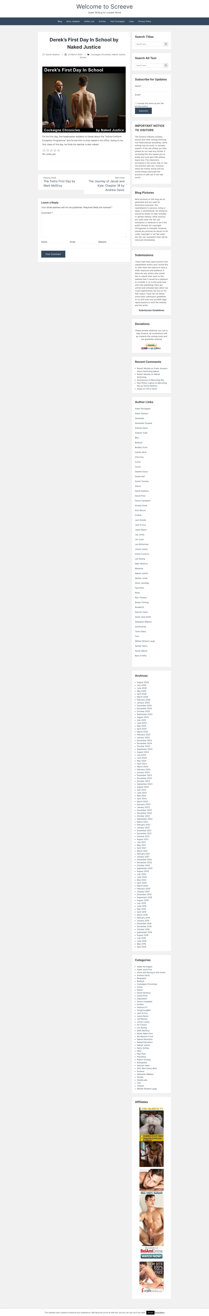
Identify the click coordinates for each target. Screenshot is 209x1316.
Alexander (139, 418)
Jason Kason (141, 529)
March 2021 (142, 851)
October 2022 (143, 816)
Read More (159, 1312)
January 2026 (143, 702)
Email (72, 242)
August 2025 (143, 717)
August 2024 (143, 752)
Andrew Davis (141, 428)
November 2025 (144, 708)
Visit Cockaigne (117, 21)
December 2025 (144, 705)
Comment (47, 213)
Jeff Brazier (142, 1019)
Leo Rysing (140, 559)
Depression (142, 998)
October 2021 (143, 836)
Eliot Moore (140, 510)
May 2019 (141, 909)
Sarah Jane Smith (143, 617)
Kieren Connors (142, 554)
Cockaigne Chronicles (101, 54)
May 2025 (141, 726)
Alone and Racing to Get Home (151, 972)
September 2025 (144, 714)
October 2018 (143, 929)
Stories (83, 57)
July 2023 (141, 790)
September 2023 (144, 784)
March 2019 (142, 915)
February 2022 (143, 824)
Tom (137, 636)
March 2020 (142, 886)
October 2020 (143, 865)
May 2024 (141, 761)
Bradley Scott (141, 447)
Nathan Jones (141, 578)
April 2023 (142, 798)
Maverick (139, 568)
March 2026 (142, 697)
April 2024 (142, 763)
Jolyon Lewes (141, 549)
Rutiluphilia (142, 1062)
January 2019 (143, 920)
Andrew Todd (141, 433)
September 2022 (144, 819)
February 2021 (143, 854)
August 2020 (143, 871)
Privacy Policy (144, 21)
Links (131, 21)
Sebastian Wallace (143, 622)
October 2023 (143, 781)
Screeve (140, 1071)
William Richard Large (145, 641)
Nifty (139, 1051)
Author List (89, 21)
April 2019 (141, 912)
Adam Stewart (141, 413)
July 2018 (141, 938)
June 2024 (142, 758)
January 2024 (143, 772)
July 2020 (141, 874)
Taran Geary (140, 631)
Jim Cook (139, 539)
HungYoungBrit (144, 1010)
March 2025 (142, 731)
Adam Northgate (142, 408)
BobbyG (138, 442)
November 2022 (144, 813)
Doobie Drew (141, 505)
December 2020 (144, 859)
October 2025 (143, 711)
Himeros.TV (142, 1007)
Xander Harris (141, 646)
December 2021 (144, 830)
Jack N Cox (140, 525)
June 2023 (142, 793)
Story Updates (73, 21)
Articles (102, 21)
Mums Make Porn (145, 1033)
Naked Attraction (145, 1039)
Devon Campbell (142, 500)
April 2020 (142, 883)
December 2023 (144, 775)
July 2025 (141, 720)
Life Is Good (151, 389)
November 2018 (144, 926)
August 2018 (142, 935)
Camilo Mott (140, 452)
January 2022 (143, 827)
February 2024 (143, 769)
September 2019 (144, 897)
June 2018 (141, 941)
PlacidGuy (141, 1057)
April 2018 (141, 947)
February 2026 (143, 700)
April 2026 (142, 694)
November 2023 (144, 778)
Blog (60, 21)
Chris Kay (139, 457)
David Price (140, 496)
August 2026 (143, 682)
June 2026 (142, 688)
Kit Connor (142, 1025)
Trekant (140, 1086)
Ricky (137, 592)
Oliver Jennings (142, 583)
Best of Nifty (141, 655)
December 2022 (144, 810)
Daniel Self (140, 476)
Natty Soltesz (143, 1048)
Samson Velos (141, 612)
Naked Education (145, 1042)
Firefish (138, 515)
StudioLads (142, 1080)
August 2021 (142, 839)
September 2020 (144, 868)
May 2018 (141, 944)
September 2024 (144, 749)
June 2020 (142, 877)
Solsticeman (140, 626)
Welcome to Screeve (104, 6)
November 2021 (144, 833)
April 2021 (141, 848)
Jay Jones (139, 534)
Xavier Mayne (141, 651)
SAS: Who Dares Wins (147, 1068)
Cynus (138, 467)
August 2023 (143, 787)
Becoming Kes (157, 380)
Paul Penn (139, 588)
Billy (137, 437)
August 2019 (142, 900)
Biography (141, 978)
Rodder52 (139, 607)
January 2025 (143, 737)
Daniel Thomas (142, 481)
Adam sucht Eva (144, 969)
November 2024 (144, 743)
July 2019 (141, 903)
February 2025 (143, 734)
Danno (138, 486)
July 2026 (141, 685)
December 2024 (144, 740)
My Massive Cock (145, 1036)
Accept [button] (150, 1313)
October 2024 (143, 746)
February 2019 (143, 917)
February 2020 (143, 888)
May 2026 (141, 691)
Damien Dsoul (141, 471)
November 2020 (144, 862)
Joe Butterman (141, 544)
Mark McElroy (141, 563)
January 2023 (143, 807)
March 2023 (142, 801)
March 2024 (142, 766)
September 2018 (144, 932)
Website (102, 242)
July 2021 (141, 842)
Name (44, 242)
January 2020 (143, 891)
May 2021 (141, 845)
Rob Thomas (140, 597)
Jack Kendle (140, 520)
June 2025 (142, 723)
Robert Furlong (142, 602)
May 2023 (141, 795)
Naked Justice (118, 54)
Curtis (138, 462)
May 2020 (141, 880)
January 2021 (143, 856)
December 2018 (144, 923)
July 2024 (141, 755)
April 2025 (142, 729)
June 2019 (141, 906)
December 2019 (144, 894)
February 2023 (143, 804)
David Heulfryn (53, 54)
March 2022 (142, 822)
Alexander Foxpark (143, 423)
